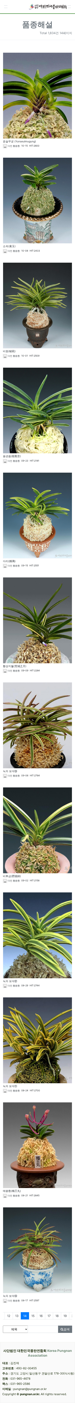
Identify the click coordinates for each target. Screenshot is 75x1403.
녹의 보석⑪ (10, 1086)
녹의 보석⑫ (10, 981)
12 (8, 1316)
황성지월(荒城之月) (14, 666)
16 (41, 1316)
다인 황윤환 (13, 145)
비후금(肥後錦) (12, 876)
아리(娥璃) (9, 561)
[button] (6, 6)
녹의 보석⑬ (10, 771)
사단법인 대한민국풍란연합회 (37, 1353)
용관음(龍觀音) (12, 456)
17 (49, 1316)
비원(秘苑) (9, 351)
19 (65, 1316)
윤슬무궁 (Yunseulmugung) (19, 141)
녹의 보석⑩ (10, 1295)
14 (26, 1316)
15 (33, 1316)
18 (57, 1316)
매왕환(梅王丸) (12, 1190)
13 (16, 1316)
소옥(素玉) (9, 246)
